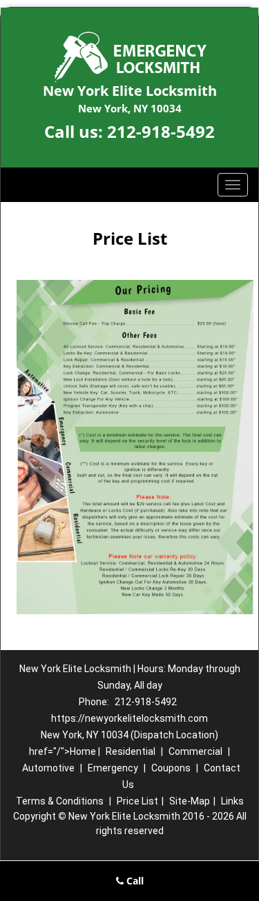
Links (232, 801)
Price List (137, 801)
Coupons (171, 767)
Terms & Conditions (60, 801)
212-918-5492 (161, 131)
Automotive (48, 767)
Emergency (113, 767)
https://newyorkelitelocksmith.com (129, 718)
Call (134, 880)
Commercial (195, 751)
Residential (130, 751)
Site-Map (189, 801)
